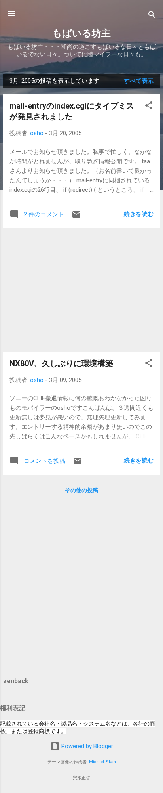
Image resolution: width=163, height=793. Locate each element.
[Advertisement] (81, 290)
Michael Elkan (102, 761)
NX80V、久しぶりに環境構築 (61, 363)
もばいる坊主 (81, 33)
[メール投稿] (76, 217)
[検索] (152, 16)
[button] (149, 107)
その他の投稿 (81, 490)
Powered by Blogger (86, 746)
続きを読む (139, 214)
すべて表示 (139, 80)
